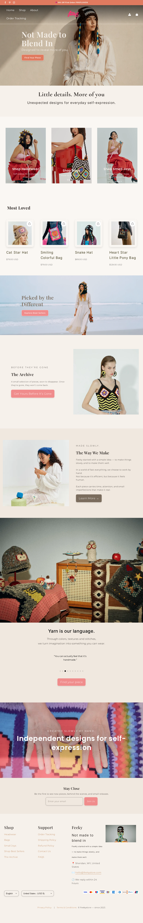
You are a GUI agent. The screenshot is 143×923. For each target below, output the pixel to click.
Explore (24, 181)
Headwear (10, 834)
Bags (7, 840)
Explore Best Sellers (35, 313)
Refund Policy (46, 845)
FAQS (41, 857)
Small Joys (10, 845)
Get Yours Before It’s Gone (33, 393)
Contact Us (44, 851)
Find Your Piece (32, 57)
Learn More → (89, 498)
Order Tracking (46, 834)
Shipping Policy (47, 840)
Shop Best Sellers (14, 851)
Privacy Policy (45, 907)
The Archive (11, 857)
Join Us (91, 801)
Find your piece (71, 682)
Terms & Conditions (67, 907)
